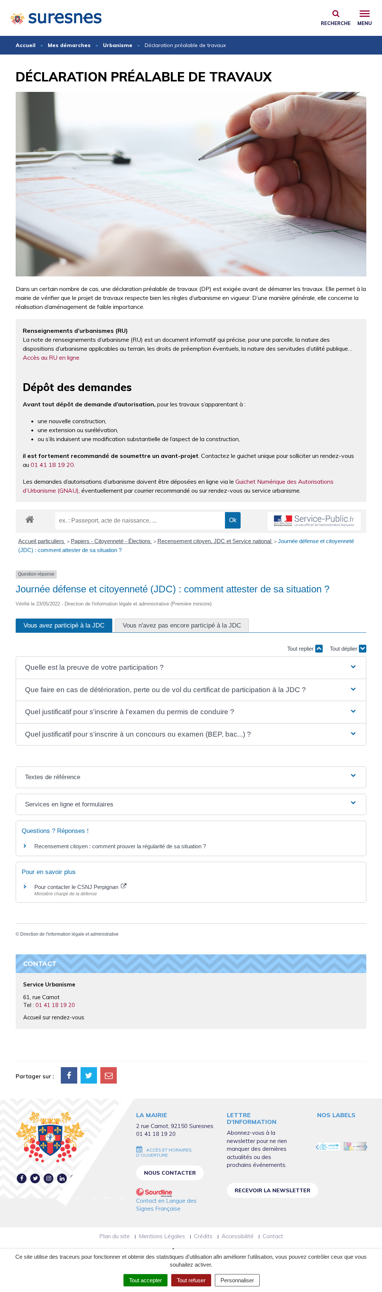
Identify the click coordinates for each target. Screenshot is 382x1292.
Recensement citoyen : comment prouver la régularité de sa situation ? (120, 846)
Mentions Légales (162, 1236)
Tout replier (301, 648)
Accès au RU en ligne (51, 357)
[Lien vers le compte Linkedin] (62, 1178)
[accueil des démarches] (29, 519)
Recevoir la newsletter (272, 1190)
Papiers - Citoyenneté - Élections (111, 541)
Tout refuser (191, 1280)
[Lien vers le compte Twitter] (35, 1178)
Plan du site (114, 1236)
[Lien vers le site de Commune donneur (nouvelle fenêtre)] (355, 1146)
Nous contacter (170, 1172)
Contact (273, 1236)
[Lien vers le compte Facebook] (21, 1178)
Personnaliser (237, 1280)
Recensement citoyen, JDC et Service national (215, 541)
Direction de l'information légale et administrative (69, 934)
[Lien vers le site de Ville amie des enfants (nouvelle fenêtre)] (328, 1146)
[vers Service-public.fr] (314, 521)
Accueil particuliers (42, 541)
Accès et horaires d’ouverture (164, 1152)
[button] (190, 668)
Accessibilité (238, 1236)
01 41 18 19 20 (52, 464)
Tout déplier (344, 648)
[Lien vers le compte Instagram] (48, 1178)
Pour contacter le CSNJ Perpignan (77, 887)
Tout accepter (145, 1280)
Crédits (203, 1236)
